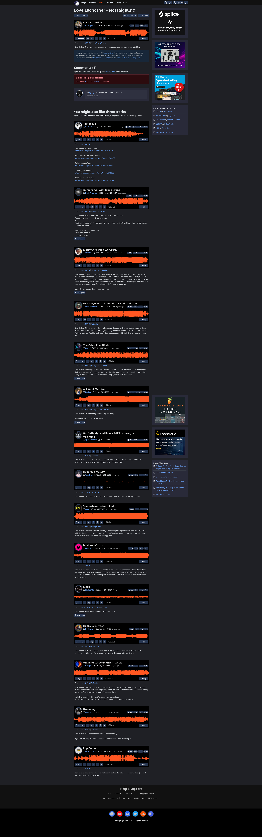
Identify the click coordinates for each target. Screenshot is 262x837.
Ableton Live (104, 409)
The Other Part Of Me (96, 345)
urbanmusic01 (90, 751)
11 (147, 666)
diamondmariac (91, 306)
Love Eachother (92, 22)
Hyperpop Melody (94, 471)
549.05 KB (87, 607)
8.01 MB (87, 683)
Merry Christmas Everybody (100, 249)
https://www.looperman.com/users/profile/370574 (94, 180)
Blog (119, 2)
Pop (81, 43)
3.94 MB (87, 144)
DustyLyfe (89, 629)
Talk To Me (89, 123)
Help (125, 2)
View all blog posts (163, 494)
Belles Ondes (169, 124)
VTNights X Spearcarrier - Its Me (102, 662)
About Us (118, 793)
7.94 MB (87, 646)
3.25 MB (87, 769)
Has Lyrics (95, 211)
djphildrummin (91, 440)
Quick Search (130, 16)
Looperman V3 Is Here (164, 473)
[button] (186, 2)
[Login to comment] (100, 38)
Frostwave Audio (173, 120)
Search (144, 16)
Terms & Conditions (110, 798)
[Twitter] (135, 814)
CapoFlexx (89, 475)
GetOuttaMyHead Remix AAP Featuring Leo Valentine (109, 434)
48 (147, 127)
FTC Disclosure (154, 798)
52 (147, 195)
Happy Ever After (93, 626)
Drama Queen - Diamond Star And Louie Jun (110, 303)
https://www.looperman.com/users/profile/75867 (94, 165)
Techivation (167, 111)
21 (147, 253)
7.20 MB (87, 526)
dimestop (89, 253)
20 (147, 712)
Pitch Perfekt (161, 115)
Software (110, 2)
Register (96, 81)
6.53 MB (87, 43)
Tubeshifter (160, 120)
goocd (87, 509)
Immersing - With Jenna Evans (101, 190)
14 (147, 307)
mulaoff (88, 712)
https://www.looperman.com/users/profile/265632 (94, 173)
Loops (83, 2)
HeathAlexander (91, 193)
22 (147, 348)
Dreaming (89, 709)
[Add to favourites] (96, 38)
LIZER (86, 586)
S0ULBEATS (89, 590)
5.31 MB (87, 456)
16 (147, 392)
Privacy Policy (126, 798)
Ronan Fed (166, 128)
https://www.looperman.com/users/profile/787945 (94, 151)
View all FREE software (164, 132)
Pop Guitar (89, 748)
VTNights (88, 666)
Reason (102, 211)
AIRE (157, 128)
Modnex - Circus (93, 545)
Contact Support (131, 793)
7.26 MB (87, 365)
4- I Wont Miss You (94, 389)
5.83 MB (87, 729)
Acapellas (93, 2)
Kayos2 (88, 348)
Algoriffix (171, 115)
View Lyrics (81, 239)
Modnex (88, 548)
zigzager (92, 92)
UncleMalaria (90, 127)
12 (147, 440)
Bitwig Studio (96, 526)
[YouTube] (120, 814)
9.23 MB (87, 409)
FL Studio (103, 270)
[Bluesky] (127, 814)
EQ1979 (159, 124)
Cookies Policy (139, 798)
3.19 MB (87, 566)
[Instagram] (151, 814)
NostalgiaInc (90, 25)
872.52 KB (87, 492)
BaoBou (88, 392)
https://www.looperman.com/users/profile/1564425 (95, 158)
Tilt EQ (158, 111)
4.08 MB (87, 270)
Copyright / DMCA (147, 793)
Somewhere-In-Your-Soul (98, 506)
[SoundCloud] (143, 814)
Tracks (101, 2)
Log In (87, 81)
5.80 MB (87, 211)
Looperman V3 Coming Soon (167, 477)
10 (147, 751)
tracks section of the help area (128, 58)
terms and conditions (101, 58)
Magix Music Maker (98, 43)
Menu (81, 16)
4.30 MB (87, 324)
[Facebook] (112, 814)
